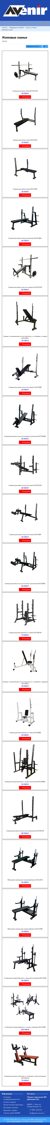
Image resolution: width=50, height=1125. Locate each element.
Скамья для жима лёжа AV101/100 (25, 91)
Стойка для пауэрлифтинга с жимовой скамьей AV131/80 (25, 978)
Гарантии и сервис (10, 1110)
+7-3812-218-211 (35, 1110)
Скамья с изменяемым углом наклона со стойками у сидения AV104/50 (25, 683)
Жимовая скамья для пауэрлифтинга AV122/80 (25, 929)
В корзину (26, 97)
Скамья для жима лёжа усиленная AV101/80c (25, 238)
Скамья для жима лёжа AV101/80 (25, 189)
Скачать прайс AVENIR (11, 1113)
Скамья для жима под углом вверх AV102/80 (25, 387)
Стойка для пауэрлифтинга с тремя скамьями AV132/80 (25, 1027)
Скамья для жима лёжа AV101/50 (25, 140)
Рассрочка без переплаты (13, 1105)
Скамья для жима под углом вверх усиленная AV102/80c (25, 436)
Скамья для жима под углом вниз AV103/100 (25, 485)
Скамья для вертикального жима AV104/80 (25, 733)
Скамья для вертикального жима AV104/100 (25, 633)
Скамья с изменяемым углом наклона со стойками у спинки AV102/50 (25, 337)
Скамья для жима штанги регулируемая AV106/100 (25, 831)
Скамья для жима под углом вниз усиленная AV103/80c (25, 584)
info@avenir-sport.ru (36, 1113)
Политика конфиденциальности (11, 1098)
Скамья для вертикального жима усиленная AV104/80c (25, 782)
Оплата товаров (9, 1102)
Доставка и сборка (10, 1108)
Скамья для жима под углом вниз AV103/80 (25, 535)
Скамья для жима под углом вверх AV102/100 (25, 287)
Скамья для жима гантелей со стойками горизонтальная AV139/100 (25, 1077)
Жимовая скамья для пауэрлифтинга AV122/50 (25, 880)
